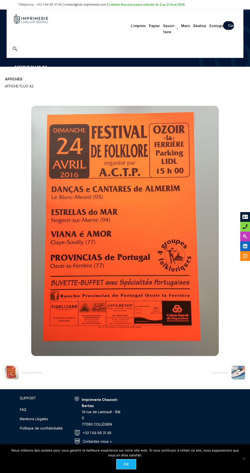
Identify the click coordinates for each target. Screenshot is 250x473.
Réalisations (199, 26)
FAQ (23, 410)
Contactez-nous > (97, 441)
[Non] (243, 458)
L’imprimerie (138, 26)
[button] (15, 49)
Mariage (185, 26)
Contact (231, 25)
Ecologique (214, 26)
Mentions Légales (34, 419)
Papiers (154, 26)
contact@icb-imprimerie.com (85, 4)
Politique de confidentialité (41, 428)
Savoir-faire (169, 29)
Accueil (19, 74)
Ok (126, 464)
